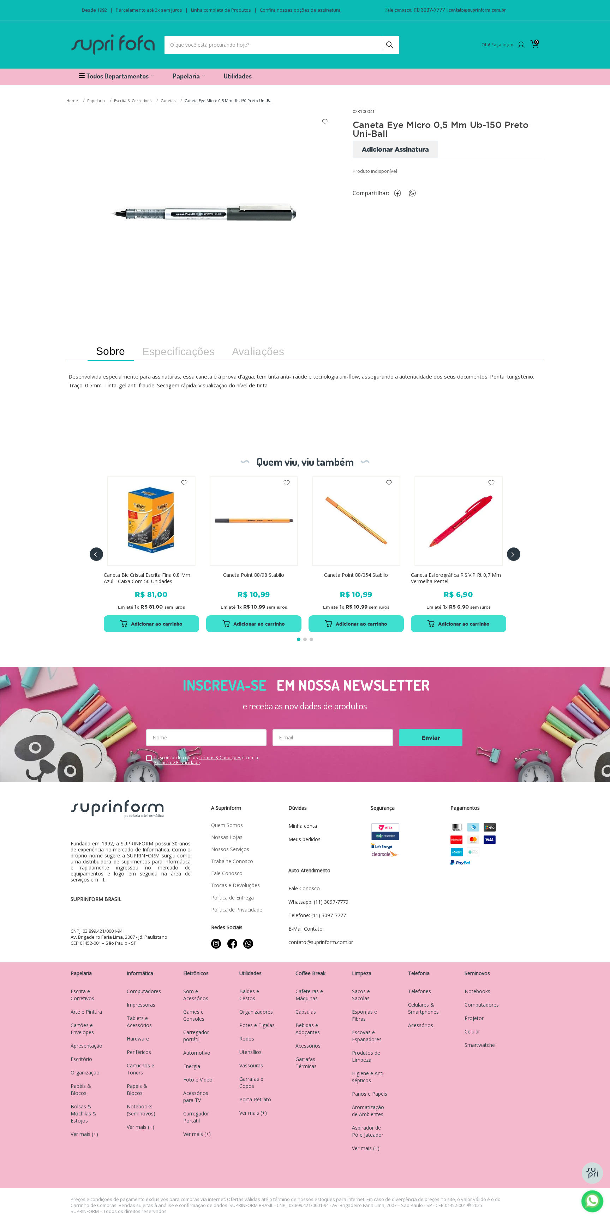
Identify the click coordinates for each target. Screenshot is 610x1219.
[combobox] (282, 45)
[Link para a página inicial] (72, 101)
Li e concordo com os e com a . (206, 760)
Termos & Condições (220, 758)
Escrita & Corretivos (132, 100)
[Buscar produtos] (389, 43)
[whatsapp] (416, 193)
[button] (96, 554)
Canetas (168, 100)
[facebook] (399, 193)
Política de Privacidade (177, 763)
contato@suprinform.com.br (477, 10)
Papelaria (96, 100)
